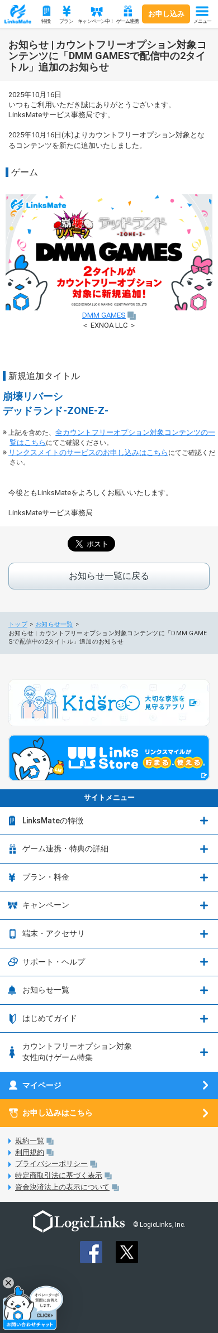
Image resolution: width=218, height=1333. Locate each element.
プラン (66, 21)
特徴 (45, 21)
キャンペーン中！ (95, 21)
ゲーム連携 (127, 21)
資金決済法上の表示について (62, 1187)
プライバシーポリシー (51, 1163)
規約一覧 (29, 1141)
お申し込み (166, 13)
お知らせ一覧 (54, 624)
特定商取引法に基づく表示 (58, 1175)
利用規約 (29, 1152)
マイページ (41, 1085)
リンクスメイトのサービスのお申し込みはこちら (88, 452)
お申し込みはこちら (57, 1112)
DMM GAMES (104, 315)
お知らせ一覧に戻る (109, 575)
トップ (17, 624)
